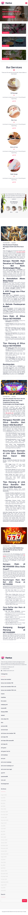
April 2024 (3, 868)
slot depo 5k (4, 744)
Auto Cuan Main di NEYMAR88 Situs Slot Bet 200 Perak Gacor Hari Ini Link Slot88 (13, 549)
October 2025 (4, 817)
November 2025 (4, 814)
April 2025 (3, 834)
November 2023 (4, 876)
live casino (3, 701)
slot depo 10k (4, 737)
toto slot (3, 780)
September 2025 (4, 820)
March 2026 (3, 809)
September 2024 (4, 854)
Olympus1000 (4, 711)
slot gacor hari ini (5, 751)
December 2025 (4, 811)
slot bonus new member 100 (8, 733)
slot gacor (3, 747)
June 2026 (3, 800)
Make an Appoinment (9, 16)
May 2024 (3, 865)
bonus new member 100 (7, 683)
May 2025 (3, 831)
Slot (2, 722)
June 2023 (3, 890)
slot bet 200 (4, 726)
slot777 (3, 773)
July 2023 (3, 887)
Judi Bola (3, 697)
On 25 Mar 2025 (6, 396)
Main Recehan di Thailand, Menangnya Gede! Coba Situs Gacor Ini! (13, 246)
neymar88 (3, 708)
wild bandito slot (9, 413)
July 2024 (3, 859)
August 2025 (4, 823)
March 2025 (3, 837)
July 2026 (3, 797)
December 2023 (4, 873)
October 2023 (4, 879)
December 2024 (4, 845)
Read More (5, 32)
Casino (2, 693)
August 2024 (4, 856)
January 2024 (4, 870)
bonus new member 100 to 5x (8, 690)
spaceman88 (4, 776)
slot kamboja (4, 755)
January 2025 (4, 842)
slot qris (3, 758)
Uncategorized (5, 783)
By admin (14, 242)
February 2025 (4, 840)
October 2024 (4, 851)
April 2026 (3, 806)
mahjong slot (4, 704)
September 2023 (4, 882)
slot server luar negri (6, 769)
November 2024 (4, 848)
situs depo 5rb (4, 719)
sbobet (3, 715)
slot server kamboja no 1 (7, 765)
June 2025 (3, 828)
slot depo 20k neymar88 (7, 740)
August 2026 (4, 795)
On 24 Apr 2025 (6, 242)
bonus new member (6, 679)
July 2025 (3, 825)
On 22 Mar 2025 (6, 546)
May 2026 (3, 803)
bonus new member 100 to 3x (8, 686)
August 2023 (4, 885)
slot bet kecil (4, 729)
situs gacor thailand (20, 251)
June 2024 (3, 862)
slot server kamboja (6, 762)
